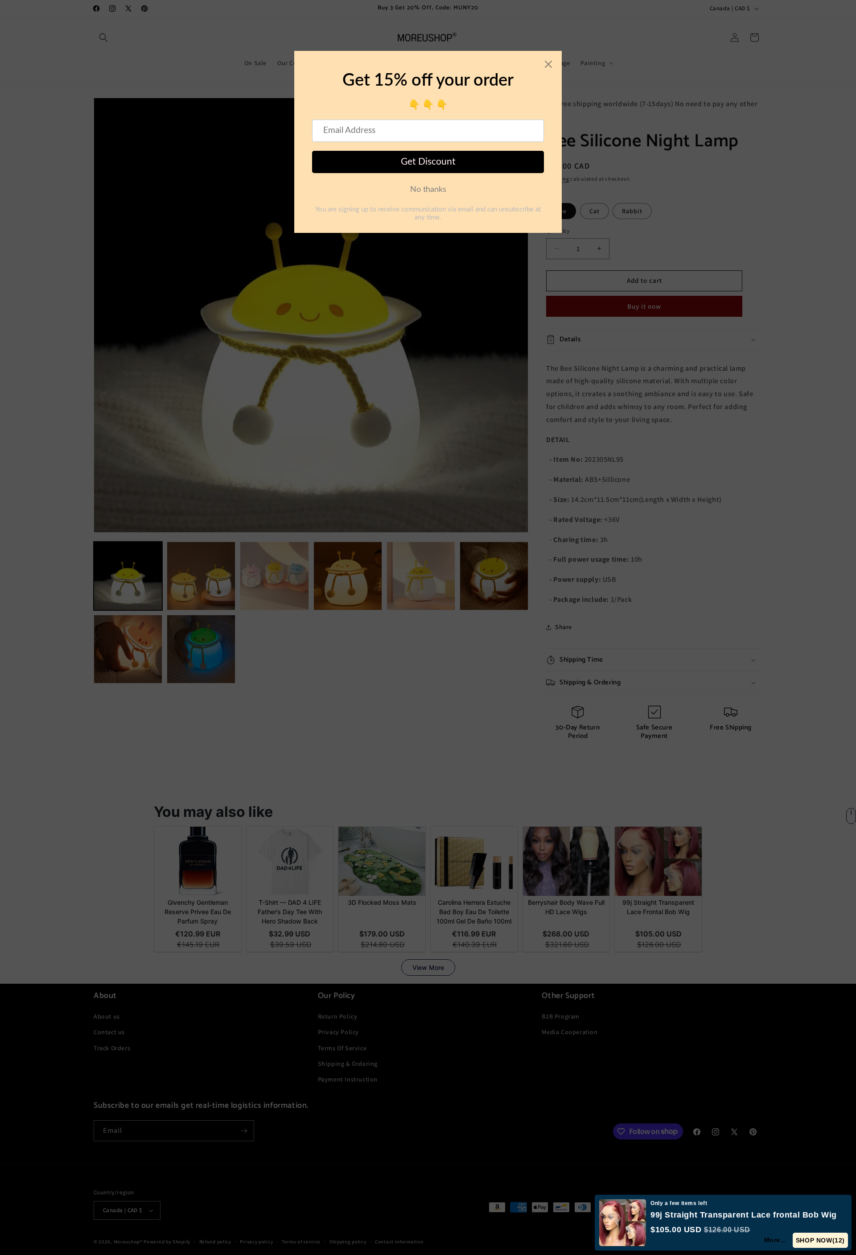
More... (776, 1239)
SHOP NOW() (820, 1240)
